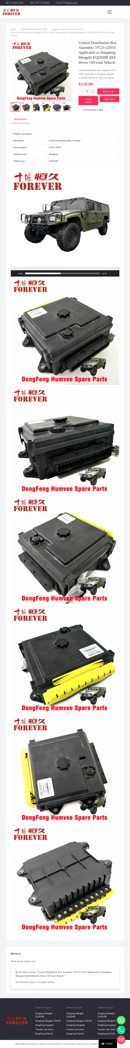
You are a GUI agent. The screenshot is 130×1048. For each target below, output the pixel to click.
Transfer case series (44, 1029)
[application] (65, 222)
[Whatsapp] (121, 1020)
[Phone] (121, 1030)
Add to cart (108, 91)
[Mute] (110, 273)
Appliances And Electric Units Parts (68, 29)
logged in (33, 982)
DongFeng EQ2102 (44, 1034)
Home (13, 29)
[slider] (62, 273)
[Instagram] (126, 2)
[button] (109, 12)
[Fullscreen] (115, 273)
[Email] (121, 1040)
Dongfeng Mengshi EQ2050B (33, 29)
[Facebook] (121, 2)
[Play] (14, 273)
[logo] (11, 12)
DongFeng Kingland (44, 1025)
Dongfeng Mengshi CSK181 (48, 1021)
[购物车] (124, 12)
